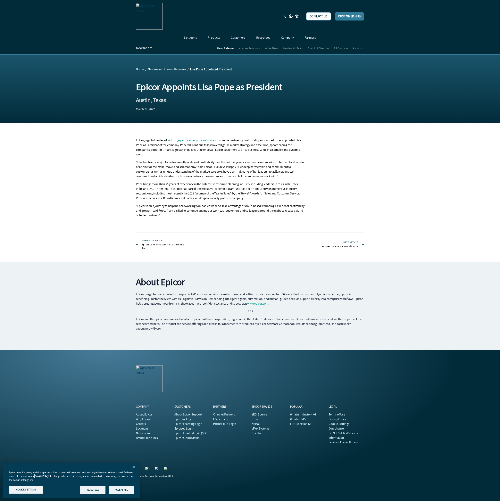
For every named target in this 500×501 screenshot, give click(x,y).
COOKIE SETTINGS (26, 489)
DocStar (257, 433)
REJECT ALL (93, 489)
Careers (141, 424)
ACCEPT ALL (121, 489)
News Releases (225, 48)
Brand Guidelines (147, 438)
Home (140, 69)
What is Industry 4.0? (303, 414)
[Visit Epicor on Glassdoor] (157, 469)
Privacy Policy (337, 419)
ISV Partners (220, 419)
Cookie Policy (42, 476)
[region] (71, 480)
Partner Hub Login (224, 424)
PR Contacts (341, 48)
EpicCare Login (183, 419)
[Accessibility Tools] (297, 16)
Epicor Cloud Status (186, 438)
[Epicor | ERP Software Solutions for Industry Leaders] (149, 16)
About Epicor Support (188, 414)
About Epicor (144, 414)
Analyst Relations (249, 48)
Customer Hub (349, 16)
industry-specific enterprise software (191, 140)
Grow (255, 419)
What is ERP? (298, 419)
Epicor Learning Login (188, 424)
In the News (271, 48)
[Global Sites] (291, 16)
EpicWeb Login (183, 429)
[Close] (133, 467)
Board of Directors (318, 48)
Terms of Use (337, 414)
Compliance (336, 429)
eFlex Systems (260, 429)
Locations (142, 429)
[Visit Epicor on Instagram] (147, 469)
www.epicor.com (257, 304)
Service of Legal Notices (343, 442)
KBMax (256, 424)
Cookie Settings (339, 424)
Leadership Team (293, 48)
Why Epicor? (143, 419)
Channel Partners (224, 414)
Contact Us (319, 16)
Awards (357, 48)
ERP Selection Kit (300, 424)
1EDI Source (259, 414)
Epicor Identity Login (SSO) (191, 433)
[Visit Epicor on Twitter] (166, 469)
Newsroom (144, 48)
